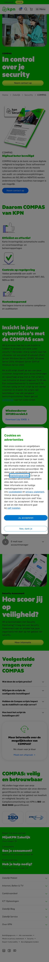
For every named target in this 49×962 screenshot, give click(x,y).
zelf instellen (13, 508)
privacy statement (35, 491)
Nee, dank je (25, 528)
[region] (24, 481)
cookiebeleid (15, 491)
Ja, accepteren (25, 517)
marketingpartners (19, 475)
